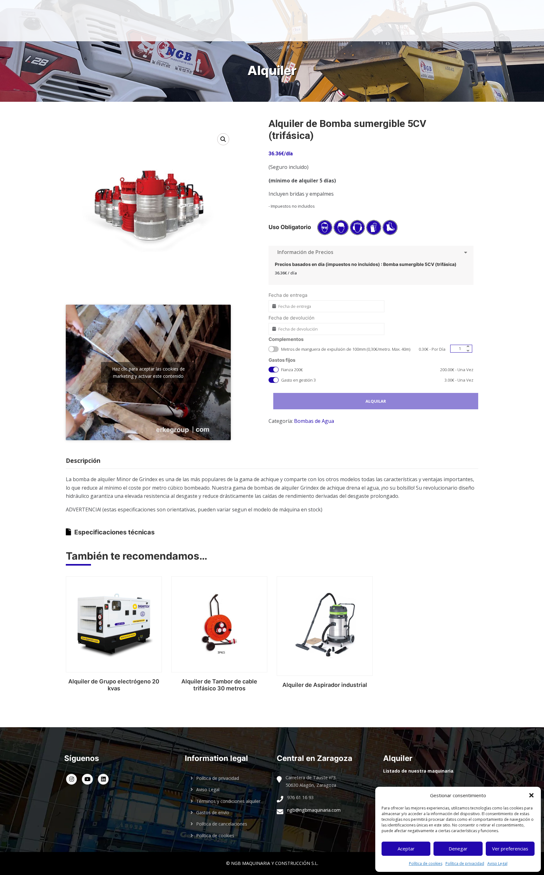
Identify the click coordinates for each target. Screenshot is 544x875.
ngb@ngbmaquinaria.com (314, 810)
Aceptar (406, 848)
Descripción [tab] (83, 461)
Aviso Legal (497, 863)
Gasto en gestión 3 (377, 380)
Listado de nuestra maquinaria (418, 771)
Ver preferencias (510, 848)
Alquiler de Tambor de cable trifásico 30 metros (219, 685)
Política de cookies (425, 863)
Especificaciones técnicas (114, 532)
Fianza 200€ (377, 369)
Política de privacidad (464, 863)
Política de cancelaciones (221, 824)
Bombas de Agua (314, 420)
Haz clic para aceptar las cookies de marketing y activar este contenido (148, 372)
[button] (531, 795)
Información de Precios (304, 252)
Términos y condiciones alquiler (228, 801)
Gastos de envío (212, 812)
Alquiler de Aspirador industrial (324, 685)
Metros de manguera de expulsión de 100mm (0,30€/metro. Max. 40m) (363, 349)
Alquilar (376, 401)
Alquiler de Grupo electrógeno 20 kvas (113, 685)
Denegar (458, 848)
